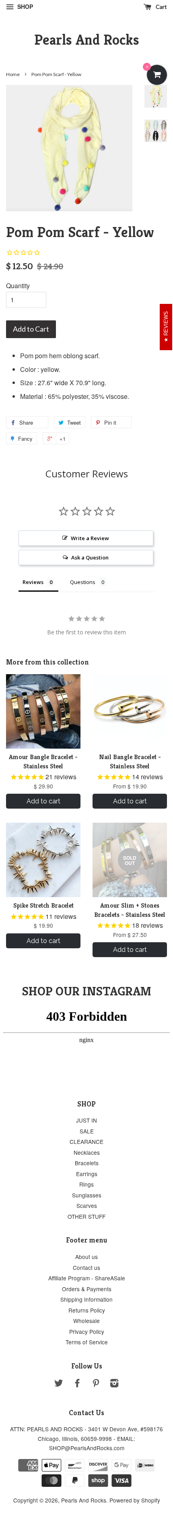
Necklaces (87, 1152)
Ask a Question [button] (90, 557)
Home (13, 74)
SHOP (24, 6)
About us (86, 1257)
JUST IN (86, 1120)
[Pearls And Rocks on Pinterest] (95, 1384)
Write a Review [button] (90, 538)
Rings (86, 1184)
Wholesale (86, 1321)
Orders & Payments (86, 1289)
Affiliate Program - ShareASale (86, 1278)
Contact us (86, 1267)
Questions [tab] (82, 582)
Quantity (18, 285)
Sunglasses (86, 1195)
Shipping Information (86, 1299)
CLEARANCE (86, 1141)
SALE (87, 1131)
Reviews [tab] (33, 582)
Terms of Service (87, 1342)
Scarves (86, 1205)
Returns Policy (86, 1310)
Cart (160, 6)
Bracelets (87, 1163)
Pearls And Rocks (86, 39)
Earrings (86, 1174)
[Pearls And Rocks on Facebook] (77, 1384)
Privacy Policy (86, 1331)
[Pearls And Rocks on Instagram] (114, 1384)
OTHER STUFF (86, 1216)
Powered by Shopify (134, 1500)
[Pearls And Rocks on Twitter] (58, 1384)
